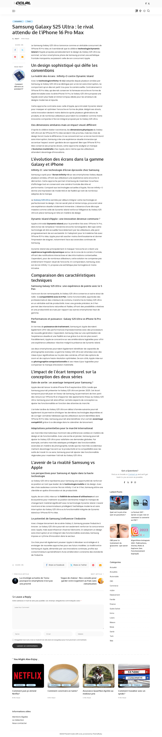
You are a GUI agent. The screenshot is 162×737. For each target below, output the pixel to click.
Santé (112, 632)
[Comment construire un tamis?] (63, 676)
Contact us (132, 474)
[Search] (148, 10)
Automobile (114, 576)
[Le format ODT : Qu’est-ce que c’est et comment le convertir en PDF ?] (140, 503)
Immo (112, 613)
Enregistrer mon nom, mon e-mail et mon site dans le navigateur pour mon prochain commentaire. (51, 640)
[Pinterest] (15, 57)
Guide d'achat (115, 609)
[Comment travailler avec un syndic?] (134, 676)
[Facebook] (146, 3)
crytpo (112, 590)
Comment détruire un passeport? (18, 86)
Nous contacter (19, 723)
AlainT (17, 38)
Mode (112, 627)
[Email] (22, 57)
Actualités (18, 21)
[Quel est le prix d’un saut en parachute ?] (119, 503)
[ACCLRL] (22, 4)
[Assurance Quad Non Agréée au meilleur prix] (99, 676)
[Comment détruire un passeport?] (19, 75)
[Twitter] (149, 3)
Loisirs (112, 618)
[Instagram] (135, 482)
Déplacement (115, 595)
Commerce (114, 586)
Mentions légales (20, 716)
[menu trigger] (15, 10)
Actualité (113, 567)
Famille (112, 599)
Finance (113, 604)
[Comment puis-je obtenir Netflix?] (28, 676)
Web (111, 641)
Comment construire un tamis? (63, 691)
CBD (111, 581)
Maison (112, 622)
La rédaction (18, 720)
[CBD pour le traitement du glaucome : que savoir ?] (119, 531)
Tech (29, 21)
